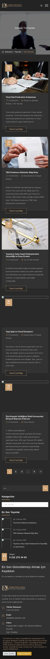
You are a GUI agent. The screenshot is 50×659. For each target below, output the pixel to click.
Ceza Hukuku (29, 422)
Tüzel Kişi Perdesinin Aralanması (21, 97)
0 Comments (13, 100)
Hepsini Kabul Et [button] (24, 654)
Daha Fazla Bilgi (16, 129)
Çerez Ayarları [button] (9, 654)
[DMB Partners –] (12, 5)
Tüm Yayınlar (18, 104)
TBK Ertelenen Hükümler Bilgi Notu (22, 172)
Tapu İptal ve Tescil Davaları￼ (19, 332)
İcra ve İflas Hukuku (31, 260)
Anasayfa (8, 52)
